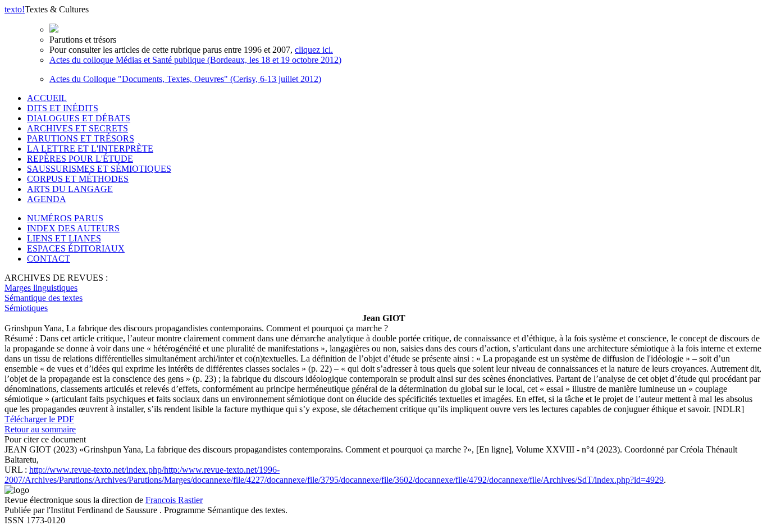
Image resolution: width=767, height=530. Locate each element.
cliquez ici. (314, 49)
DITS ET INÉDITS (62, 108)
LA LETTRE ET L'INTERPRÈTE (90, 148)
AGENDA (46, 199)
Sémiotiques (26, 308)
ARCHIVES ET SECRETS (77, 128)
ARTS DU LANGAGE (70, 189)
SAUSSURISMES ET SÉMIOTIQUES (99, 168)
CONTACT (48, 258)
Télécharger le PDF (39, 419)
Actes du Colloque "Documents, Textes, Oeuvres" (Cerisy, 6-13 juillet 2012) (185, 79)
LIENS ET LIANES (64, 238)
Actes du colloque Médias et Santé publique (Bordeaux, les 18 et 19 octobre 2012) (195, 60)
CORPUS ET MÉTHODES (78, 179)
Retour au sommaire (40, 429)
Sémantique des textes (43, 298)
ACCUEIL (47, 98)
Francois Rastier (174, 500)
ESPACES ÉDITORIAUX (76, 248)
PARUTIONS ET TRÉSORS (80, 138)
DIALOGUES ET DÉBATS (78, 118)
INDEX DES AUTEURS (73, 228)
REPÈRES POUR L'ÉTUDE (80, 158)
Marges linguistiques (40, 288)
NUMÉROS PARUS (65, 218)
